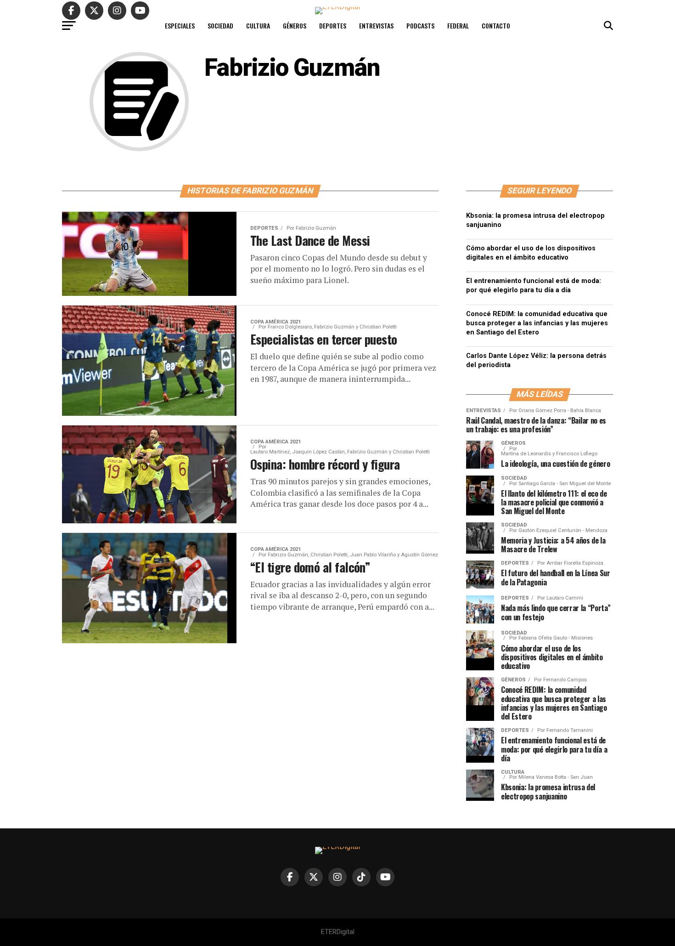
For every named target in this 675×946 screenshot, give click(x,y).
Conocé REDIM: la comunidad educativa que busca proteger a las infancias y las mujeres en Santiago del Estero (537, 323)
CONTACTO (496, 25)
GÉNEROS (294, 25)
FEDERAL (458, 25)
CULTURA (258, 25)
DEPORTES (332, 25)
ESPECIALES (180, 25)
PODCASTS (420, 25)
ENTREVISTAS (376, 25)
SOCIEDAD (220, 25)
